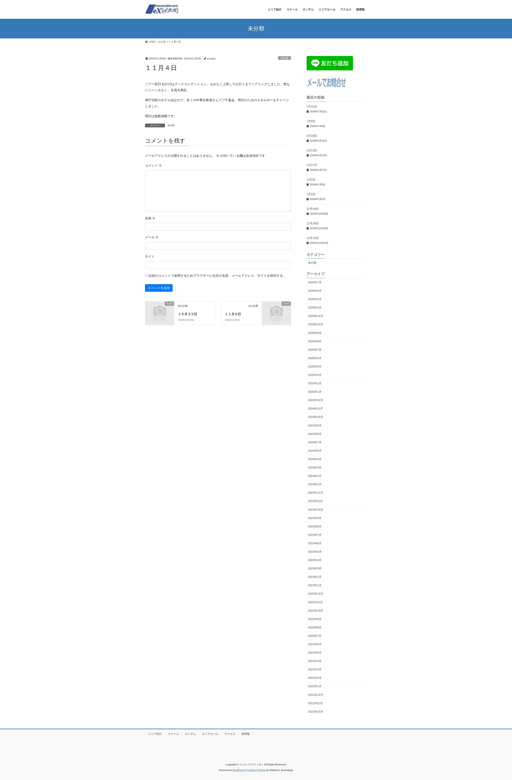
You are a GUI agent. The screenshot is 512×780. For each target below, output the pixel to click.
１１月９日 (233, 314)
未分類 (284, 58)
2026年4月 (315, 290)
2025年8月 (315, 341)
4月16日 (312, 135)
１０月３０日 (187, 314)
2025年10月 (315, 324)
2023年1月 (315, 585)
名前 (150, 218)
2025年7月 (315, 349)
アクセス (230, 733)
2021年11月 (315, 703)
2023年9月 (315, 518)
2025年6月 (315, 358)
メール (152, 237)
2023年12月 (315, 492)
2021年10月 (315, 711)
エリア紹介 (155, 733)
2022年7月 (315, 635)
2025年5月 (315, 366)
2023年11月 (315, 501)
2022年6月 (315, 644)
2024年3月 (315, 467)
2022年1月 (315, 686)
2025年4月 (315, 375)
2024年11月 (315, 408)
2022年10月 (315, 610)
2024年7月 (315, 442)
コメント (153, 165)
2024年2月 (315, 475)
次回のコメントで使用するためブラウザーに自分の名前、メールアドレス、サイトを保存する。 (217, 275)
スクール (173, 733)
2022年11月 (315, 602)
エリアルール (210, 733)
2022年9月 (315, 619)
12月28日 (313, 208)
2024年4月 (315, 459)
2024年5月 (315, 450)
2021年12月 (315, 694)
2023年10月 (315, 509)
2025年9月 (315, 333)
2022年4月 (315, 661)
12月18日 (313, 223)
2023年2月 (315, 576)
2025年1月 (315, 391)
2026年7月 (315, 282)
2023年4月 (315, 560)
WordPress (238, 770)
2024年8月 (315, 433)
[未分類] (159, 310)
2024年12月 (315, 400)
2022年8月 (315, 627)
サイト (150, 256)
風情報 (245, 733)
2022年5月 (315, 652)
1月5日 (311, 179)
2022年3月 (315, 669)
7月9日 (311, 121)
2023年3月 (315, 568)
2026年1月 (315, 307)
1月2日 (311, 194)
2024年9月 (315, 425)
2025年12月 (315, 316)
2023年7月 (315, 534)
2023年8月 (315, 526)
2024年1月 (315, 484)
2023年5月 (315, 551)
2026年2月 (315, 299)
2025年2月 (315, 383)
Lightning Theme (256, 770)
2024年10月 (315, 416)
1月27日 (312, 165)
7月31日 (312, 106)
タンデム (190, 733)
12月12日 (313, 238)
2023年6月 (315, 543)
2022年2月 (315, 677)
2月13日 (312, 150)
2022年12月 (315, 593)
